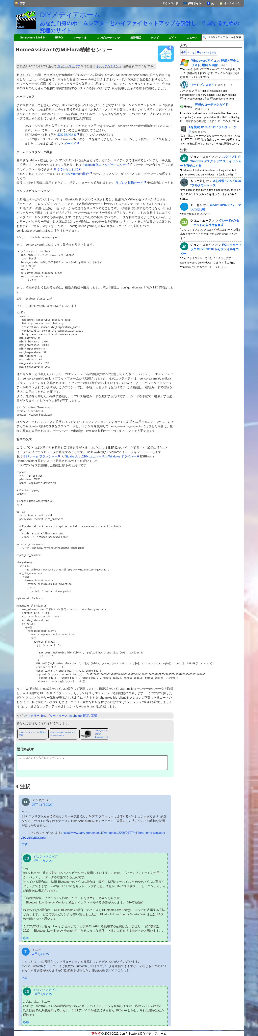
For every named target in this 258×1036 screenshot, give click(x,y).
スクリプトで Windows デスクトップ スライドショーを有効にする (210, 161)
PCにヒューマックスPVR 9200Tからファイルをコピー (210, 249)
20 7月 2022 (42, 994)
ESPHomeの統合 (77, 173)
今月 (183, 52)
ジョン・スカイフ (68, 66)
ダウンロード (170, 3)
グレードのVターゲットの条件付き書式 (214, 222)
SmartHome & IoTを (32, 37)
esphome (75, 715)
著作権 (96, 1033)
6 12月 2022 (42, 861)
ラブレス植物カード (129, 182)
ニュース (192, 37)
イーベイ (70, 143)
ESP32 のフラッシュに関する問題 (32, 733)
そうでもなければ (66, 169)
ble (43, 715)
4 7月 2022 (40, 954)
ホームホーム (232, 3)
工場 (94, 715)
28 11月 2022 (42, 804)
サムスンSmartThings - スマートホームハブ (63, 733)
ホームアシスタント (109, 66)
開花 (86, 715)
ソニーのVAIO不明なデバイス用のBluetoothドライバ (101, 733)
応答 (25, 844)
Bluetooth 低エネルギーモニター (104, 164)
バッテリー (32, 715)
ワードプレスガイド (203, 84)
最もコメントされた (206, 52)
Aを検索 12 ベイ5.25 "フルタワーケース (215, 182)
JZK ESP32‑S (66, 134)
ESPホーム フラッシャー (40, 456)
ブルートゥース (57, 715)
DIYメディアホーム (70, 15)
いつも (191, 52)
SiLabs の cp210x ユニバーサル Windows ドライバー (100, 456)
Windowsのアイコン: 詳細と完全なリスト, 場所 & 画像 (215, 62)
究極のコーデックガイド (211, 104)
